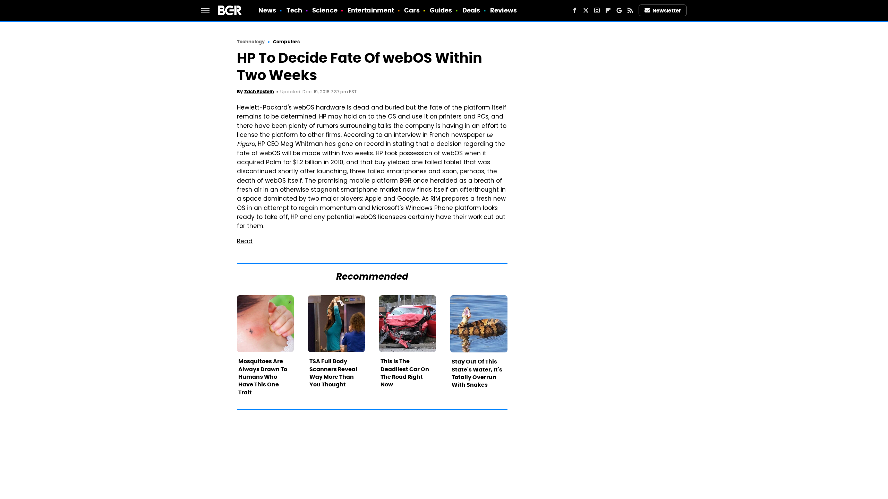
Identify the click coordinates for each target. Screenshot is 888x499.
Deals (471, 10)
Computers (286, 42)
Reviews (503, 10)
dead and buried (378, 108)
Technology (251, 42)
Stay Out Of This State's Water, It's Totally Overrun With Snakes (477, 373)
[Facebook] (575, 10)
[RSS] (630, 10)
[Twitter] (586, 10)
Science (325, 10)
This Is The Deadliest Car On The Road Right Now (405, 373)
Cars (411, 10)
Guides (441, 10)
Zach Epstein (259, 92)
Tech (294, 10)
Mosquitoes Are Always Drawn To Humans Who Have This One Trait (262, 377)
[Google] (619, 10)
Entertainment (371, 10)
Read (245, 242)
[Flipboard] (608, 10)
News (267, 10)
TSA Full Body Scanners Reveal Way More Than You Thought (333, 373)
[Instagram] (597, 10)
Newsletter (666, 10)
